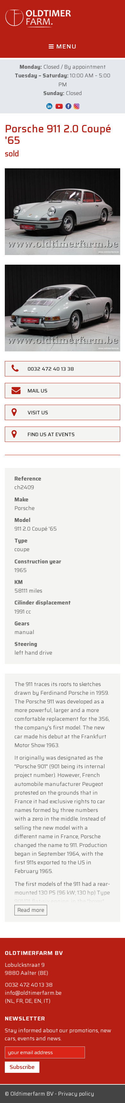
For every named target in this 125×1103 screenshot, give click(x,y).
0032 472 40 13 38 (29, 985)
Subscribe (22, 1067)
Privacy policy (76, 1094)
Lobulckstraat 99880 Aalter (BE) (26, 969)
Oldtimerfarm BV (32, 1094)
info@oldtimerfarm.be (33, 993)
